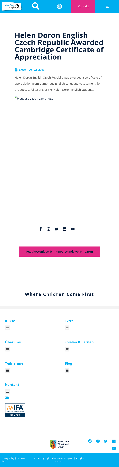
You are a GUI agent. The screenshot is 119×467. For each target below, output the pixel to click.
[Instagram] (48, 228)
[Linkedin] (64, 228)
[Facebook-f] (40, 228)
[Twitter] (56, 228)
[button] (107, 6)
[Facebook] (90, 441)
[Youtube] (72, 228)
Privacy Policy (7, 458)
